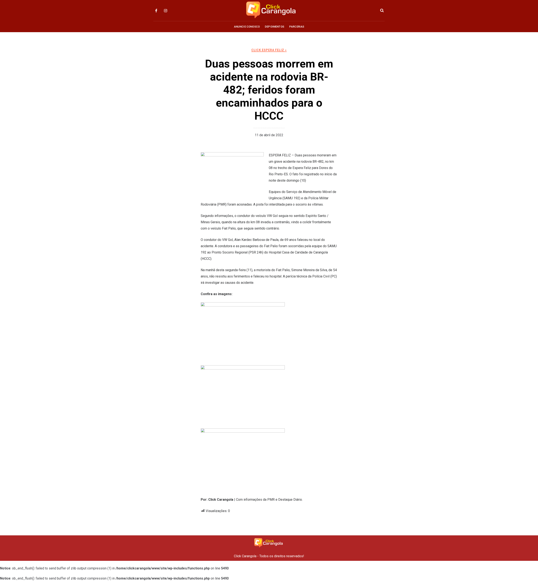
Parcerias (296, 26)
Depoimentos (274, 26)
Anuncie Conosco (247, 26)
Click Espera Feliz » (269, 50)
